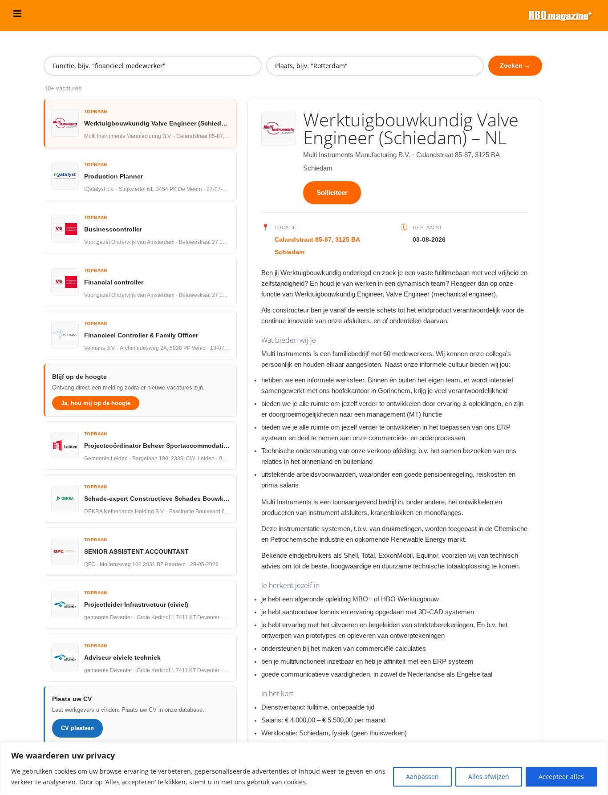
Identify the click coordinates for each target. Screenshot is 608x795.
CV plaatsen (77, 728)
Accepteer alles (561, 776)
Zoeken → (515, 65)
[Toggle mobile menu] (18, 13)
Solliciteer (332, 192)
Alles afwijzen (488, 776)
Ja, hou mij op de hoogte (95, 403)
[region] (304, 768)
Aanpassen (422, 776)
